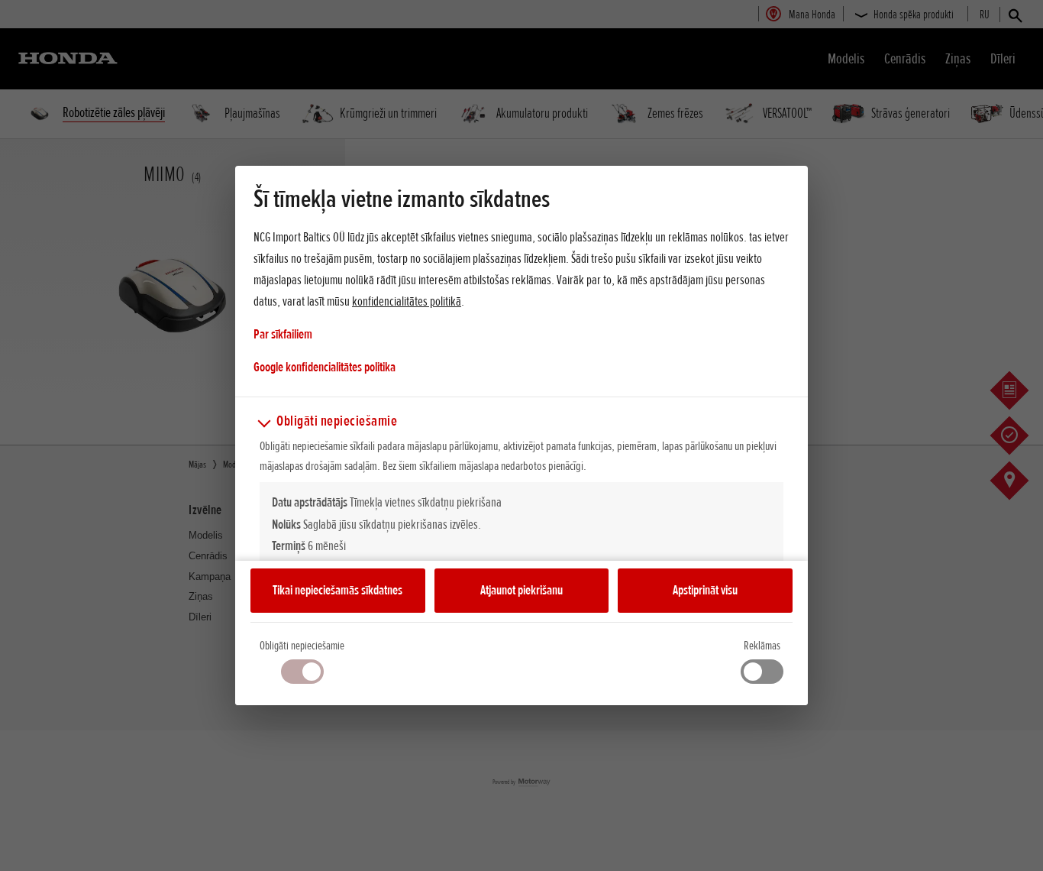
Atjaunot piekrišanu (521, 589)
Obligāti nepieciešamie (302, 645)
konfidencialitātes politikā (406, 301)
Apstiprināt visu (705, 589)
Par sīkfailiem (282, 333)
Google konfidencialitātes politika (324, 366)
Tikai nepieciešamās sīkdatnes (337, 589)
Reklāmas (762, 645)
